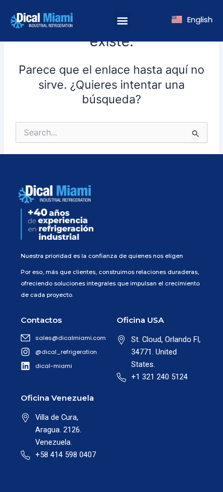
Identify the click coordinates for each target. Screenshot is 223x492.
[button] (122, 21)
